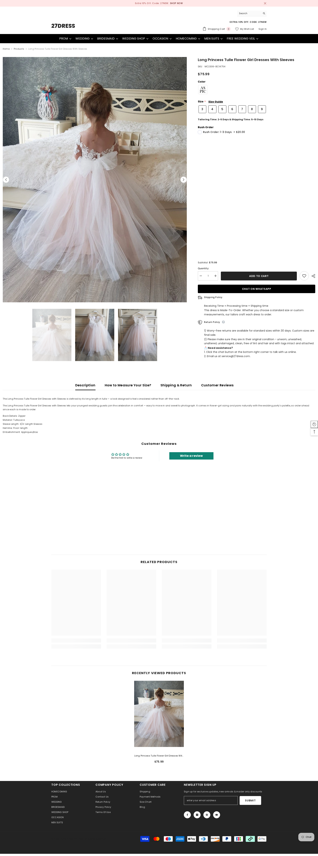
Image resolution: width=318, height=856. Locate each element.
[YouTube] (216, 814)
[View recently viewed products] (314, 424)
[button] (6, 179)
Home (6, 48)
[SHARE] (312, 276)
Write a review (191, 456)
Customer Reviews (217, 385)
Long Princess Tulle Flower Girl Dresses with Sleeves (159, 756)
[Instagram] (197, 814)
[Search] (252, 13)
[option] (159, 3)
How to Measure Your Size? (128, 385)
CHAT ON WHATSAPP (256, 289)
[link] (76, 640)
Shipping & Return (176, 385)
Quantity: (203, 268)
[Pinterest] (206, 814)
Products (19, 48)
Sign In (263, 29)
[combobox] (249, 13)
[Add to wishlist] (304, 275)
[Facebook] (187, 814)
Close (265, 3)
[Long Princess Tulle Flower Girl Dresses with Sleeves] (159, 714)
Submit (250, 800)
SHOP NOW (173, 3)
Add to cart (258, 276)
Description (85, 385)
